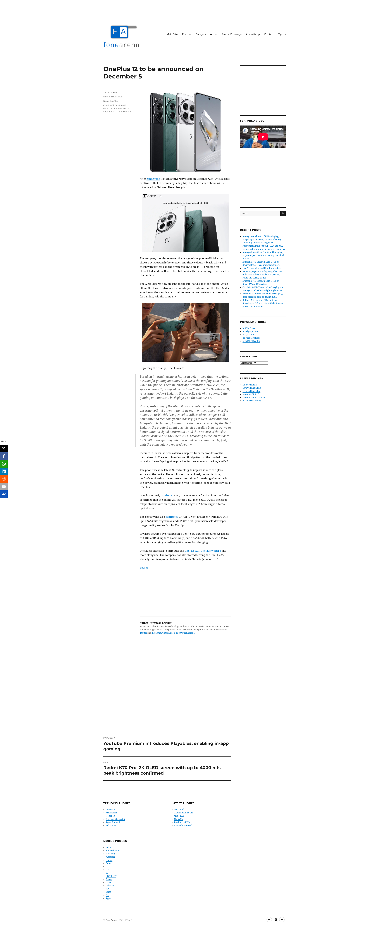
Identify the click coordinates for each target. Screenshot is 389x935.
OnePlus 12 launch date (119, 111)
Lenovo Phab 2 (250, 385)
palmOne (110, 885)
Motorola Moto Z (251, 394)
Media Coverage (232, 34)
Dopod (109, 863)
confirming (153, 178)
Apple (108, 898)
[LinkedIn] (4, 471)
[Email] (4, 486)
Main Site (172, 34)
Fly (107, 895)
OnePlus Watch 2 (211, 550)
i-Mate (109, 860)
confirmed (167, 495)
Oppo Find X (180, 809)
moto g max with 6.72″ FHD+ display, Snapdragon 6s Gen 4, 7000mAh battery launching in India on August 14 (262, 239)
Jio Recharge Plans (251, 338)
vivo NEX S (179, 816)
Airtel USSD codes (251, 341)
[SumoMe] (4, 494)
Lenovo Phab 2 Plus (252, 388)
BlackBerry (111, 876)
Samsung (110, 853)
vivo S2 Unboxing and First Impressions (262, 268)
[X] (4, 448)
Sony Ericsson (113, 850)
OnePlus (114, 101)
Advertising (253, 34)
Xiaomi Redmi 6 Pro (183, 812)
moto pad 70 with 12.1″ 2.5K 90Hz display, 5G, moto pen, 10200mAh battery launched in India (263, 255)
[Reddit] (4, 479)
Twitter (143, 633)
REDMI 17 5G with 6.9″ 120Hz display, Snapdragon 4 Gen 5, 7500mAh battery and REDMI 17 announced (263, 303)
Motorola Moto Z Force (254, 397)
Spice (108, 892)
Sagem (109, 879)
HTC (108, 866)
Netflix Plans (249, 328)
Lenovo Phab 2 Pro (251, 391)
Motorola (110, 857)
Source (144, 567)
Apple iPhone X (113, 822)
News (106, 101)
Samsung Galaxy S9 (115, 819)
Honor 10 (110, 816)
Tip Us (282, 34)
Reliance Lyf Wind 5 (252, 400)
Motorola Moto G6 (183, 825)
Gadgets (201, 34)
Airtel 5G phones (251, 331)
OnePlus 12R (192, 550)
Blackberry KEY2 (182, 822)
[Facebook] (4, 456)
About (214, 34)
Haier (108, 882)
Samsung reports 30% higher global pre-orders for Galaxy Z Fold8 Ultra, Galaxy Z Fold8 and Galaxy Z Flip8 (262, 274)
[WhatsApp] (4, 464)
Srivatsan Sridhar (111, 92)
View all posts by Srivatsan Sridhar (178, 633)
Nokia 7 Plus (112, 825)
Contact (269, 34)
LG (107, 869)
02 (107, 873)
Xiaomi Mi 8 (111, 812)
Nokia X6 (178, 819)
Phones (186, 34)
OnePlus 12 (108, 105)
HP (107, 888)
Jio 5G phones (249, 334)
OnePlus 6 (110, 809)
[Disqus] (167, 689)
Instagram (156, 633)
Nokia (108, 847)
